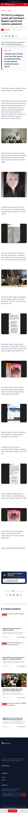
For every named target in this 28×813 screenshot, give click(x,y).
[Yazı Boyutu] (5, 810)
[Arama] (25, 4)
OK (23, 794)
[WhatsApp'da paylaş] (2, 36)
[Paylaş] (22, 810)
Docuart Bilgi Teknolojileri (10, 807)
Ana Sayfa (3, 10)
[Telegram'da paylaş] (13, 36)
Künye (3, 777)
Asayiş (9, 10)
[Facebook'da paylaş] (6, 36)
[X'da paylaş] (9, 36)
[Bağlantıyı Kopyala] (16, 36)
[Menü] (2, 4)
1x (18, 810)
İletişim (4, 780)
